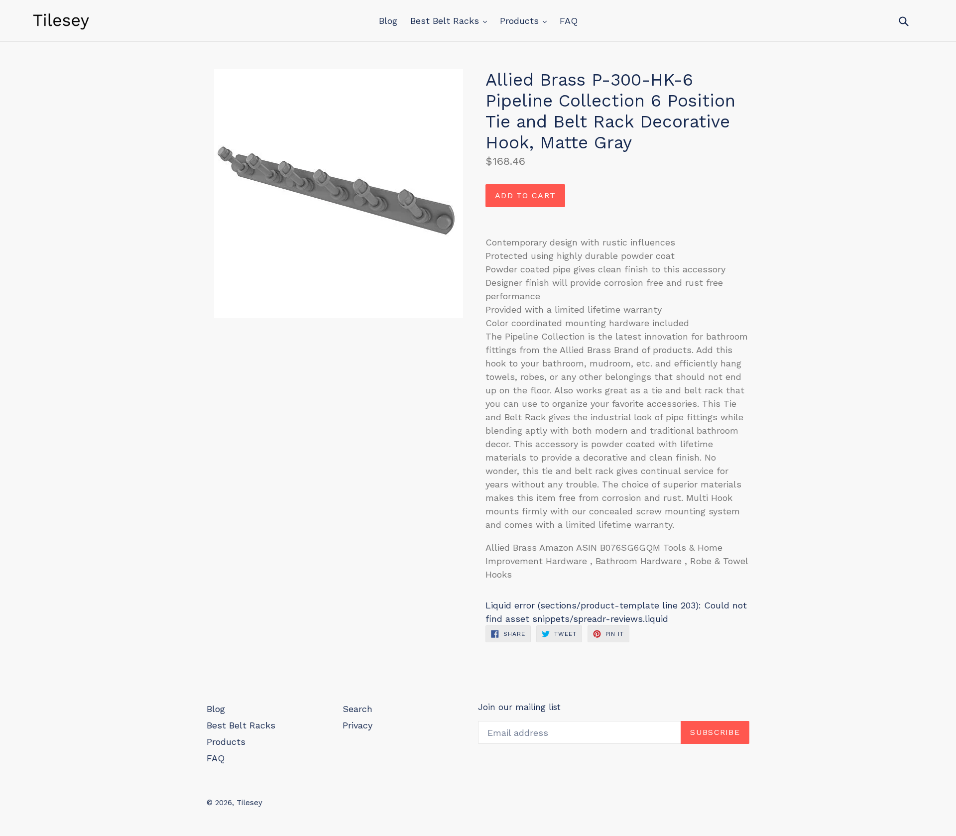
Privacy (357, 725)
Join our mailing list (519, 707)
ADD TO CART (525, 195)
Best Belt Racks (446, 20)
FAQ (569, 20)
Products (521, 20)
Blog (388, 20)
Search (357, 709)
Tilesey (249, 802)
